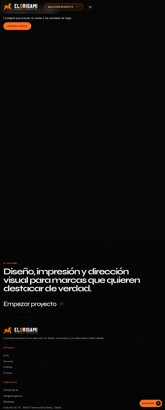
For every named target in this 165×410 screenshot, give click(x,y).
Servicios (8, 361)
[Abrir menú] (90, 7)
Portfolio (7, 367)
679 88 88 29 (10, 390)
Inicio (6, 355)
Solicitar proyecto (63, 7)
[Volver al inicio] (21, 6)
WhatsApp (8, 401)
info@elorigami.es (12, 396)
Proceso (7, 372)
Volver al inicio (17, 26)
